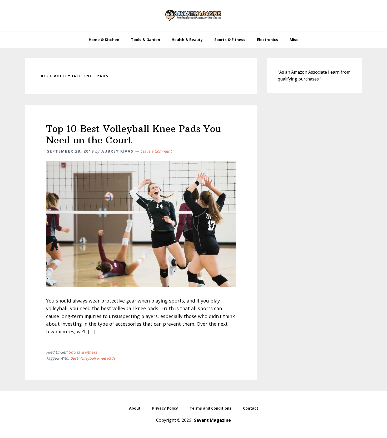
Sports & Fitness (83, 352)
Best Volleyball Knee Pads (92, 358)
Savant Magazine (212, 420)
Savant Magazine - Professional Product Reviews (193, 15)
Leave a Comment (156, 151)
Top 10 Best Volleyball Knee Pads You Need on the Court (133, 134)
